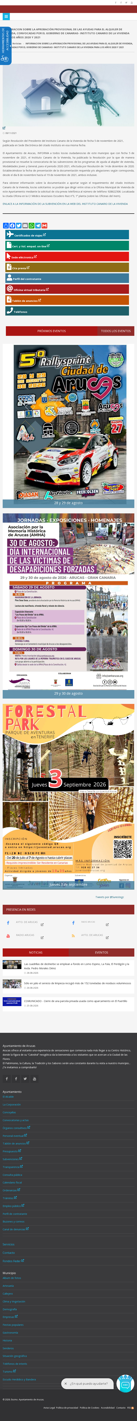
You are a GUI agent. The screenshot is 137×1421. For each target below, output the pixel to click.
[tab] (36, 952)
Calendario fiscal (12, 1182)
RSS (129, 1407)
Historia (7, 1340)
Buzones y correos (13, 1221)
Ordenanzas (10, 1190)
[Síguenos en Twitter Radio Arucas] (126, 2)
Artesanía (8, 1285)
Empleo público (12, 1206)
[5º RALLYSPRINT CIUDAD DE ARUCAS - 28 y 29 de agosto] (68, 425)
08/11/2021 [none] (11, 133)
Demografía (10, 1309)
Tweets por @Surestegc (109, 897)
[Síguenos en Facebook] (115, 2)
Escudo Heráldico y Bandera (19, 1379)
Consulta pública (12, 1175)
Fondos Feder (12, 1261)
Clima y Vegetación (14, 1301)
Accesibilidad (108, 1407)
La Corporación (12, 1104)
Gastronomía (10, 1332)
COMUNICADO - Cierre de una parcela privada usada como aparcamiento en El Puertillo (75, 1001)
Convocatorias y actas (16, 1120)
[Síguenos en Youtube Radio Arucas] (131, 2)
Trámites (8, 1198)
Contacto (9, 1253)
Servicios (8, 1244)
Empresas (9, 1317)
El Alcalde (8, 1096)
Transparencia (11, 1167)
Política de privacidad (67, 1407)
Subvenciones (11, 1159)
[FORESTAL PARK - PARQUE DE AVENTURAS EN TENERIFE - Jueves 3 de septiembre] (68, 796)
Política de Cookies (89, 1407)
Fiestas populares (13, 1324)
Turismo (8, 1371)
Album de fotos (12, 1278)
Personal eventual (13, 1136)
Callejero (8, 1293)
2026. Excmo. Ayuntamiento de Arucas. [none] (23, 1399)
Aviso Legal (49, 1407)
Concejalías (9, 1112)
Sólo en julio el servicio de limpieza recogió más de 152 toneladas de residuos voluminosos (77, 983)
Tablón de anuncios (15, 1143)
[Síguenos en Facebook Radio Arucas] (121, 2)
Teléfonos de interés (15, 1363)
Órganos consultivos (15, 1128)
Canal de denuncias (14, 1229)
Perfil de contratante (15, 1214)
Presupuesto (10, 1151)
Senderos (8, 1348)
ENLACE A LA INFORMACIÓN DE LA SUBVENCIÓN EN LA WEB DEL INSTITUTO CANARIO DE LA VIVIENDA (65, 203)
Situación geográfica (15, 1356)
